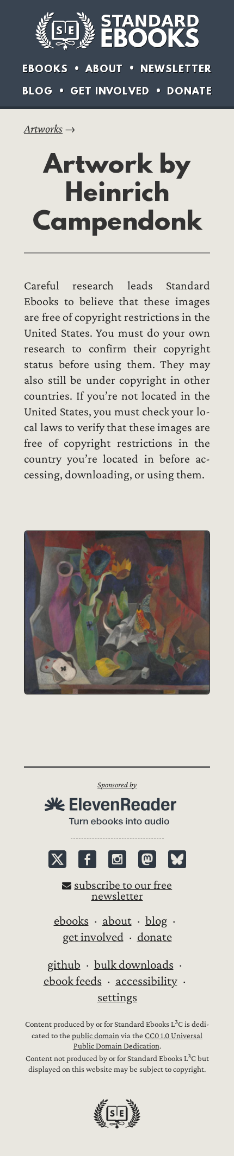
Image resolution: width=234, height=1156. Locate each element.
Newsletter (176, 68)
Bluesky (177, 859)
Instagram (117, 859)
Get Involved (110, 91)
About (104, 68)
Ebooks (45, 68)
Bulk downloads (134, 965)
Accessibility (146, 981)
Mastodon (147, 859)
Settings (117, 997)
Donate (189, 91)
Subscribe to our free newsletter (123, 890)
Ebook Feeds (73, 981)
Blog (37, 91)
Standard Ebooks (117, 31)
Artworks (43, 129)
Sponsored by (117, 785)
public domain (95, 1036)
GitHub (64, 965)
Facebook (87, 859)
